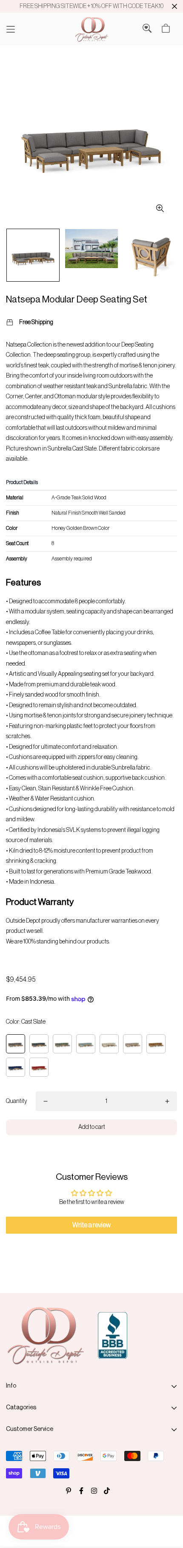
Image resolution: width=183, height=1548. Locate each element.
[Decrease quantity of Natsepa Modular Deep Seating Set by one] (45, 1101)
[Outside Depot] (91, 29)
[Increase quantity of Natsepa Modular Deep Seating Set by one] (167, 1101)
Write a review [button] (91, 1225)
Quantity (16, 1101)
